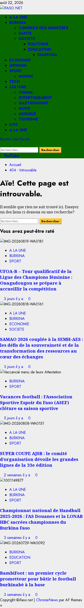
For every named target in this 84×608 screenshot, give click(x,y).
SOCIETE (27, 38)
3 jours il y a (14, 298)
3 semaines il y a (17, 537)
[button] (1, 144)
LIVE (13, 124)
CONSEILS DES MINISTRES (43, 28)
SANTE (25, 33)
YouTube (11, 155)
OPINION (18, 65)
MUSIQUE (27, 114)
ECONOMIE (20, 60)
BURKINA (17, 22)
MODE (24, 108)
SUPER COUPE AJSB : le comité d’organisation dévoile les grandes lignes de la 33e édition (39, 459)
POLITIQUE (38, 44)
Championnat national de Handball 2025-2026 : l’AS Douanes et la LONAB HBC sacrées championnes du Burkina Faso (41, 519)
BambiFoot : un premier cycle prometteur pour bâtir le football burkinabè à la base (38, 578)
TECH (14, 81)
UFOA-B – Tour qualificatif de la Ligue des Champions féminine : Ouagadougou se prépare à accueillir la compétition (36, 280)
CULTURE (17, 87)
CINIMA (26, 92)
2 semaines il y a (17, 475)
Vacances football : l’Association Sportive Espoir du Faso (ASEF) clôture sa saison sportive (36, 402)
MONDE (26, 76)
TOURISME (28, 119)
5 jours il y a (14, 418)
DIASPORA (47, 54)
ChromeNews (47, 600)
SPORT (15, 71)
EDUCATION (39, 49)
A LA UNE (18, 17)
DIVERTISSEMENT (35, 97)
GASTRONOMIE (33, 103)
